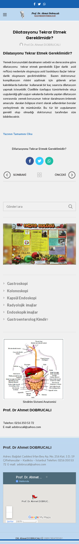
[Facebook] (34, 4)
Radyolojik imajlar (22, 305)
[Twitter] (39, 4)
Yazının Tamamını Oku (17, 134)
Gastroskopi (17, 283)
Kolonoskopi (17, 291)
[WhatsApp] (44, 4)
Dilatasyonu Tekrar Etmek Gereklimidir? (39, 148)
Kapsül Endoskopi (21, 298)
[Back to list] (39, 175)
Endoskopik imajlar (22, 312)
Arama (70, 206)
